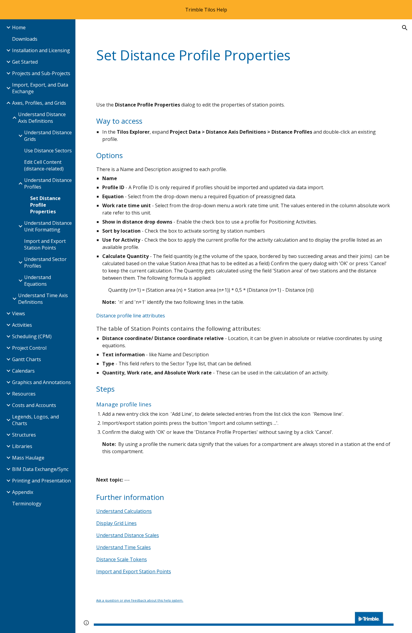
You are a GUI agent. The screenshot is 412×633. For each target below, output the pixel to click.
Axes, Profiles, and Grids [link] (39, 103)
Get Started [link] (25, 62)
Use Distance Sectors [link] (48, 150)
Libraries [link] (22, 446)
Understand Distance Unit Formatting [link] (48, 226)
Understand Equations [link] (37, 280)
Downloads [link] (24, 39)
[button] (405, 28)
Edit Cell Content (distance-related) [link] (44, 165)
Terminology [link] (26, 503)
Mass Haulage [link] (28, 457)
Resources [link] (24, 393)
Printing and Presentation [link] (41, 480)
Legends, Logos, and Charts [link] (35, 420)
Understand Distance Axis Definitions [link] (42, 117)
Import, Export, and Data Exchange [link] (40, 88)
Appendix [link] (22, 492)
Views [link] (18, 313)
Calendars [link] (23, 370)
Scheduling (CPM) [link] (32, 336)
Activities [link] (22, 325)
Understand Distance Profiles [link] (48, 183)
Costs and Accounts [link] (34, 405)
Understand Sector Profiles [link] (45, 262)
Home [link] (19, 27)
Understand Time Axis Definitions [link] (43, 298)
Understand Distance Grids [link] (48, 135)
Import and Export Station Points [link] (45, 244)
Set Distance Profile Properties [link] (45, 205)
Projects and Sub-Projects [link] (41, 73)
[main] (244, 55)
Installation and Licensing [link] (41, 50)
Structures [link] (24, 434)
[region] (206, 9)
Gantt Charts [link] (26, 359)
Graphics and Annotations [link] (41, 382)
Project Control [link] (29, 348)
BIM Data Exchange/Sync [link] (40, 469)
